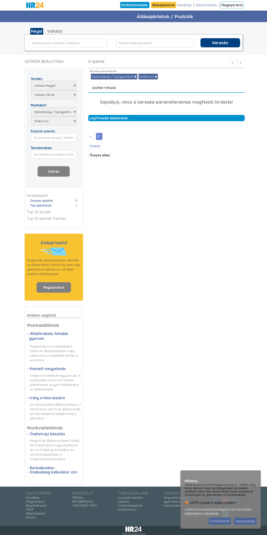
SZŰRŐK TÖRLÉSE (104, 87)
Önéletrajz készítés (47, 434)
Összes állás (100, 155)
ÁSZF (30, 509)
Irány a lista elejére (47, 397)
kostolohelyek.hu (130, 505)
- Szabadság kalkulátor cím (52, 472)
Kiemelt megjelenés (48, 368)
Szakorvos (147, 76)
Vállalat (54, 31)
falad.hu (123, 502)
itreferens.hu (127, 509)
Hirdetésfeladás (134, 5)
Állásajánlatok (163, 5)
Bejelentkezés (206, 5)
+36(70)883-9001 (84, 505)
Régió (36, 31)
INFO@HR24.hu (82, 502)
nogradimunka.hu (130, 498)
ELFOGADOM (219, 521)
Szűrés (53, 171)
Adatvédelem (35, 513)
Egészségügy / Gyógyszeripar (113, 76)
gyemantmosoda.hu (178, 502)
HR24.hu (77, 498)
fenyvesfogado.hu (177, 498)
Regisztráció (232, 5)
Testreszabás (245, 521)
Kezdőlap (184, 5)
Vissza (95, 146)
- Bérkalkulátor (41, 468)
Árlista (30, 517)
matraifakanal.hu (176, 505)
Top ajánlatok (40, 205)
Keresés (220, 42)
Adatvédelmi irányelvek (201, 513)
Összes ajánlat (41, 201)
